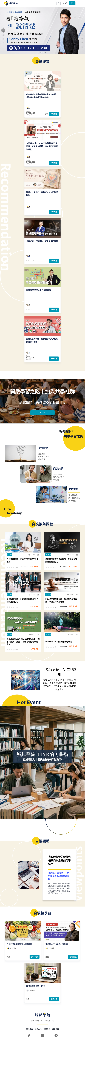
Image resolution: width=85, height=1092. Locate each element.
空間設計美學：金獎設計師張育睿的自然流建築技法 (22, 600)
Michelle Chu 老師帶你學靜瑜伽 (58, 642)
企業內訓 (47, 1029)
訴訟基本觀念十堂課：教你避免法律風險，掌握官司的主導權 (61, 600)
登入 (72, 3)
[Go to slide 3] (43, 52)
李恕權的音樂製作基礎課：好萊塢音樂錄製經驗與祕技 (61, 560)
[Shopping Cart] (65, 3)
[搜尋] (58, 3)
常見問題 (55, 1029)
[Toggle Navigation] (80, 3)
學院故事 (29, 1029)
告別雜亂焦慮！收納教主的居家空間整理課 (22, 560)
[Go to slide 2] (41, 52)
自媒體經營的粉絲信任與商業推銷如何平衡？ (59, 860)
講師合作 (38, 1029)
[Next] (82, 30)
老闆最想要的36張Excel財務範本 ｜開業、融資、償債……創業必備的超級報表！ (23, 642)
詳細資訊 (54, 114)
